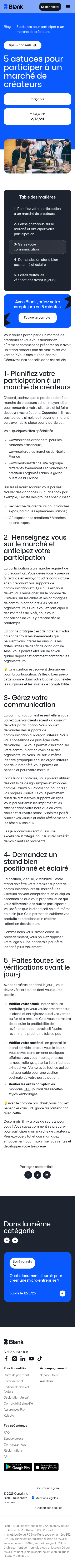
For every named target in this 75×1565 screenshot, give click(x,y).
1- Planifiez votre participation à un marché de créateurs (37, 211)
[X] (39, 1358)
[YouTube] (31, 1358)
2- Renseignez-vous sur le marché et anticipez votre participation (34, 229)
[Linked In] (22, 1358)
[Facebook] (6, 1358)
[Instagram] (14, 1358)
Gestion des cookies (48, 1508)
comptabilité (59, 684)
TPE (27, 1089)
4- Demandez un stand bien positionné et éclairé (36, 262)
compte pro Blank (34, 1103)
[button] (68, 7)
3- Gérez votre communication (26, 246)
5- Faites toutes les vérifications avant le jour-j (35, 277)
